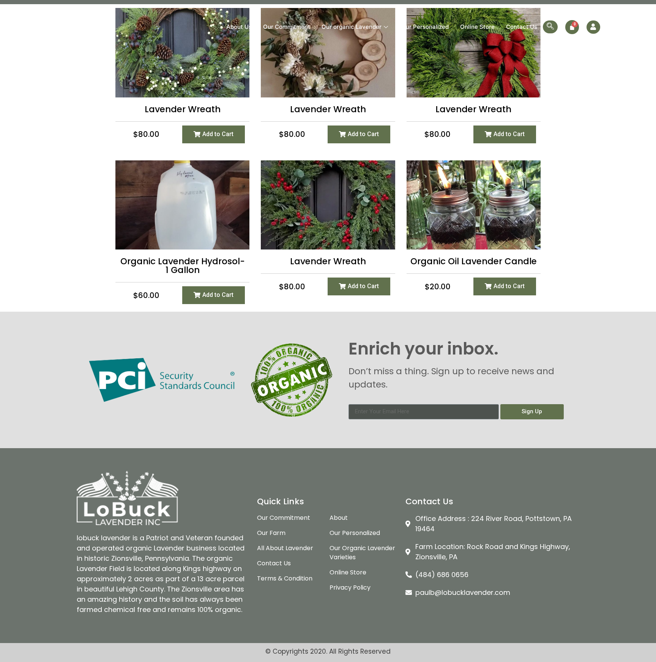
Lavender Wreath (183, 109)
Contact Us (521, 26)
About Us (239, 26)
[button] (213, 134)
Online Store (477, 26)
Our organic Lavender (352, 26)
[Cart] (572, 27)
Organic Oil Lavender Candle (473, 261)
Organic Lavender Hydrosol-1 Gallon (182, 265)
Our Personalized (425, 26)
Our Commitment (286, 26)
